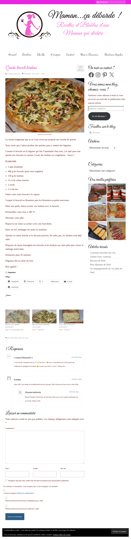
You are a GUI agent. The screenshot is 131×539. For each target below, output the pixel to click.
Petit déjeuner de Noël (100, 264)
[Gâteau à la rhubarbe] (97, 211)
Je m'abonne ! (99, 116)
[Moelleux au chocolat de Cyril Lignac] (97, 193)
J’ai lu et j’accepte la (19, 493)
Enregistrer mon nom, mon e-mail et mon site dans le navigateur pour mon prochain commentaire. (38, 480)
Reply (80, 357)
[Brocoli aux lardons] (17, 316)
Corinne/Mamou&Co (23, 358)
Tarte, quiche (35, 73)
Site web (63, 468)
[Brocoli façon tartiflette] (44, 316)
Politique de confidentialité (25, 493)
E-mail (35, 468)
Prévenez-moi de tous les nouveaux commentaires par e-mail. (24, 500)
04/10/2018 (75, 357)
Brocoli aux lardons (12, 325)
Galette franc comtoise (100, 256)
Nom (7, 468)
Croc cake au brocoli (66, 325)
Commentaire (10, 428)
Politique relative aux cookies (62, 535)
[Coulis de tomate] (116, 193)
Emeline (17, 380)
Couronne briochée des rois (103, 252)
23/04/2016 (72, 392)
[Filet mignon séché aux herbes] (116, 231)
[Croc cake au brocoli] (71, 316)
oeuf (23, 338)
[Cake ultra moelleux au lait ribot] (97, 231)
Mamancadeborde (14, 73)
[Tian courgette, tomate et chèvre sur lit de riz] (116, 211)
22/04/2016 (75, 379)
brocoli (8, 338)
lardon (19, 338)
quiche (26, 338)
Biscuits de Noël (97, 260)
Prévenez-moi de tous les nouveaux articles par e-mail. (22, 508)
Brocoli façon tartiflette (40, 325)
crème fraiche (14, 338)
